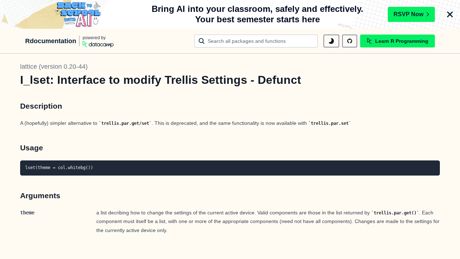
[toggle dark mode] (331, 41)
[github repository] (349, 41)
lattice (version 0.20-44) (54, 66)
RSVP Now (408, 14)
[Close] (450, 14)
